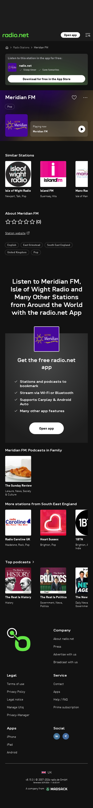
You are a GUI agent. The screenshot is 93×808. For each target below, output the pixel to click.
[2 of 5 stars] (14, 222)
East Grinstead (31, 245)
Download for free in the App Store (47, 79)
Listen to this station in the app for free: (35, 58)
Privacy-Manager (18, 715)
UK (49, 772)
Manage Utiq (15, 707)
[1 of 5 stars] (8, 222)
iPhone (11, 736)
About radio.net (63, 638)
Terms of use (15, 684)
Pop (9, 107)
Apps (56, 691)
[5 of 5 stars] (32, 222)
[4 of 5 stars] (26, 222)
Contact (58, 684)
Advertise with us (64, 654)
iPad (10, 744)
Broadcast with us (65, 662)
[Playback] (81, 129)
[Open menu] (87, 35)
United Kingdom (17, 252)
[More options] (85, 97)
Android (12, 752)
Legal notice (15, 699)
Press (57, 646)
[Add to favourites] (74, 97)
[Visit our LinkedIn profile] (56, 736)
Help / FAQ (60, 699)
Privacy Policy (16, 691)
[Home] (7, 47)
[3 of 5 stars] (20, 222)
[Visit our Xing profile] (65, 736)
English (11, 245)
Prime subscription (66, 707)
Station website (15, 233)
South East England (58, 245)
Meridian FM (40, 131)
